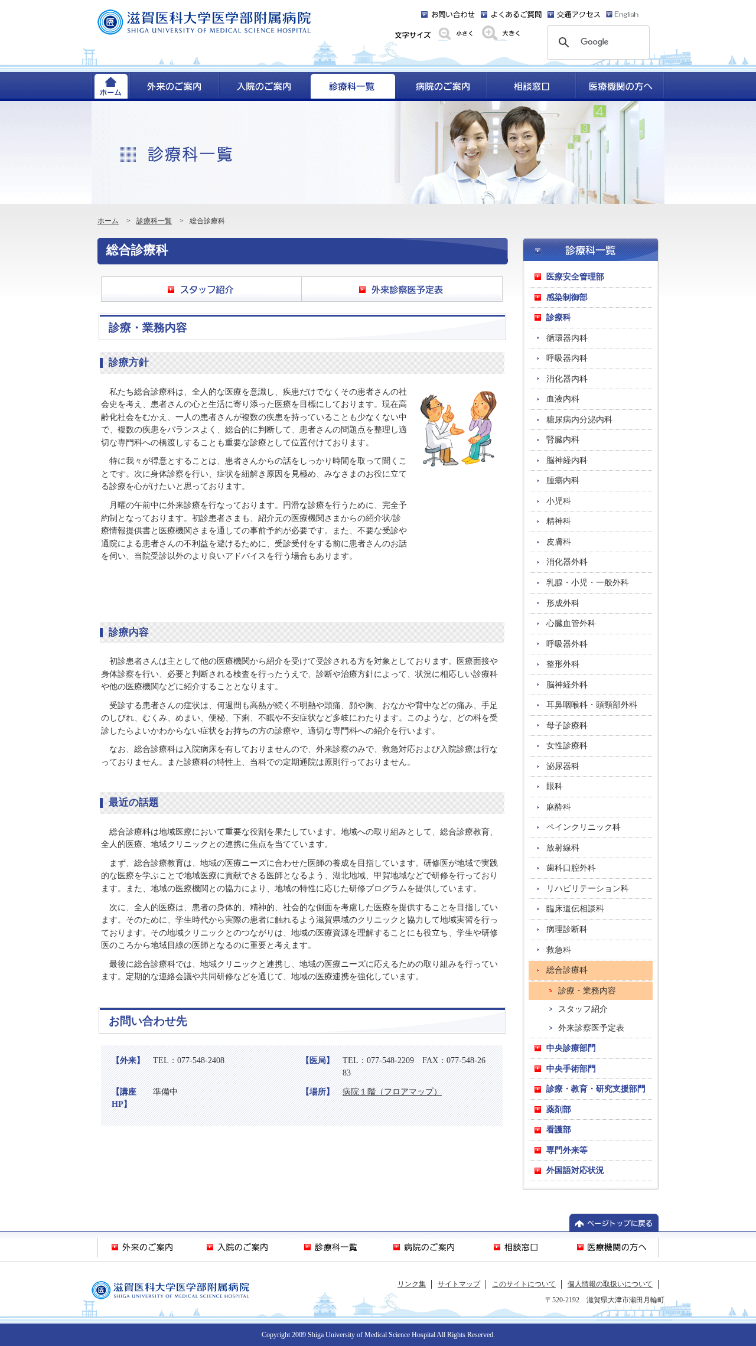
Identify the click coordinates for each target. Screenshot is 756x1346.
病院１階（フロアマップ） (392, 1091)
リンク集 (411, 1284)
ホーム (108, 221)
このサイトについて (524, 1284)
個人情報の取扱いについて (610, 1284)
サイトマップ (459, 1284)
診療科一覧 (154, 221)
